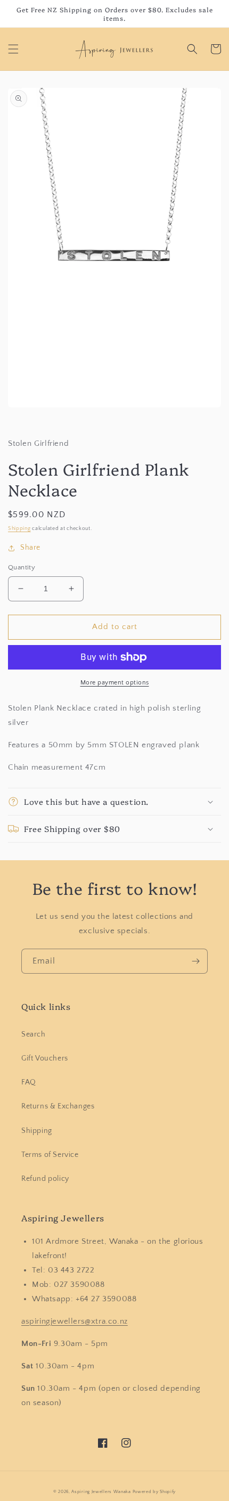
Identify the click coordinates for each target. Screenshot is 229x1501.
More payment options (114, 682)
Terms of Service (50, 1155)
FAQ (28, 1082)
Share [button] (30, 547)
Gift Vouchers (44, 1058)
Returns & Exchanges (57, 1106)
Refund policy (45, 1178)
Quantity (21, 567)
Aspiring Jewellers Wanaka (101, 1491)
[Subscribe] (195, 961)
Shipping (19, 529)
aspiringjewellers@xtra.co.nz (74, 1321)
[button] (13, 49)
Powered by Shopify (154, 1491)
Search (33, 1034)
